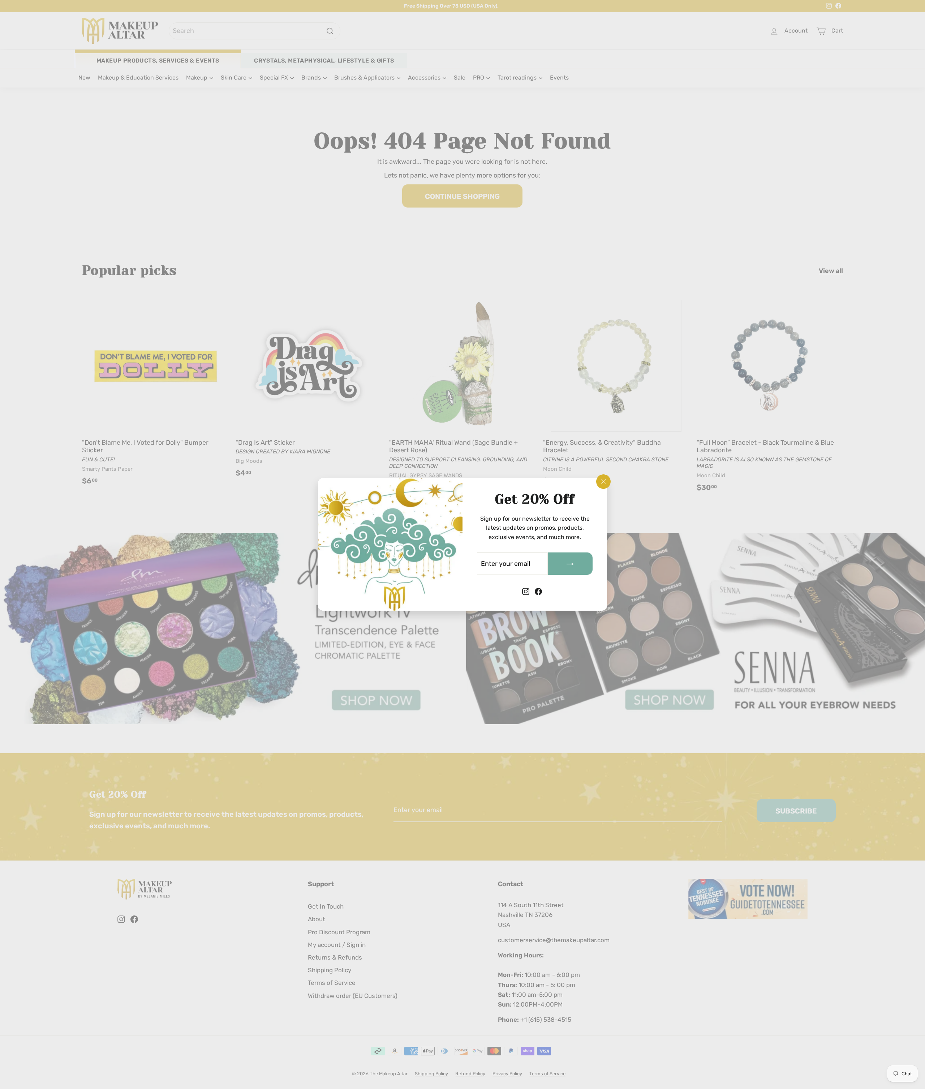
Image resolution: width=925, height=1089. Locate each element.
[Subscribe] (570, 564)
